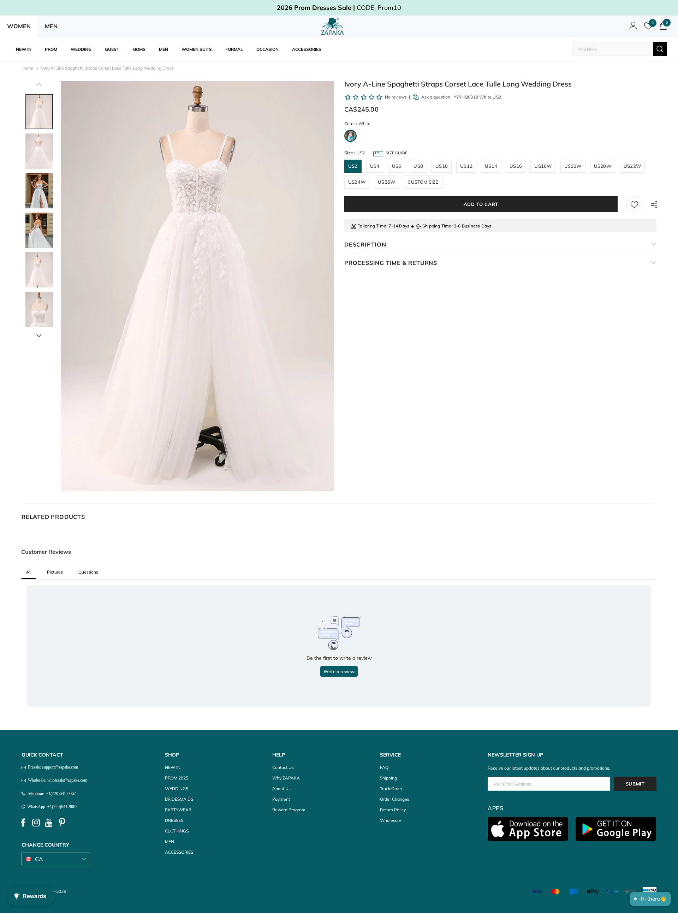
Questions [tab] (88, 572)
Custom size (423, 182)
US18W (573, 166)
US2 (353, 166)
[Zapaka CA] (333, 26)
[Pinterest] (62, 822)
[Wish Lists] (634, 204)
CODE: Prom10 (339, 8)
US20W (602, 166)
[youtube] (49, 822)
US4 (375, 166)
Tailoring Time (372, 226)
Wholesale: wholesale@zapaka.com (56, 780)
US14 (491, 166)
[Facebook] (23, 822)
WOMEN (19, 26)
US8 (418, 166)
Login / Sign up (632, 28)
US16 (516, 166)
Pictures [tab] (55, 572)
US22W (632, 166)
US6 (397, 166)
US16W (543, 166)
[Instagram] (36, 822)
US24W (356, 182)
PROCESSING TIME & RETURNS (390, 262)
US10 (441, 166)
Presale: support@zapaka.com (52, 767)
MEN (51, 26)
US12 (466, 166)
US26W (386, 182)
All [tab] (28, 572)
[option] (197, 286)
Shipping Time (437, 226)
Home (28, 68)
